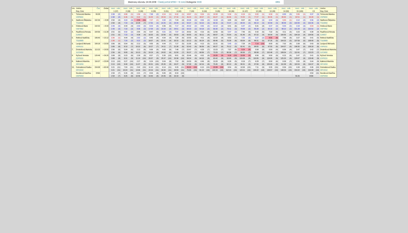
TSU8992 (79, 23)
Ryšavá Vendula (82, 55)
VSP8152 (79, 46)
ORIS (277, 2)
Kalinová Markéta (82, 61)
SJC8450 (79, 52)
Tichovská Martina (83, 14)
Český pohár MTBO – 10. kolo (171, 2)
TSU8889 (79, 41)
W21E (199, 2)
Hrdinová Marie (82, 26)
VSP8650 (79, 17)
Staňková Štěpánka (83, 20)
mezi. (113, 8)
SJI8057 (79, 35)
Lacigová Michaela (83, 44)
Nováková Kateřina (83, 73)
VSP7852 (79, 29)
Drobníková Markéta (84, 49)
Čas (98, 8)
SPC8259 (79, 64)
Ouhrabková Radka (83, 67)
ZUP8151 (79, 58)
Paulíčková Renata (83, 32)
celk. (118, 8)
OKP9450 (80, 76)
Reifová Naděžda (82, 38)
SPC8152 (79, 70)
